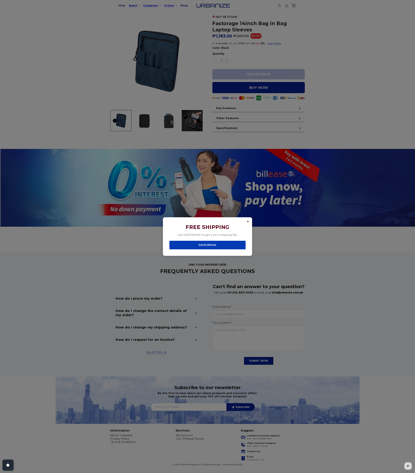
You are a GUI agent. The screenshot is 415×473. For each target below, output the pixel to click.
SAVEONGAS (207, 244)
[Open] (7, 465)
